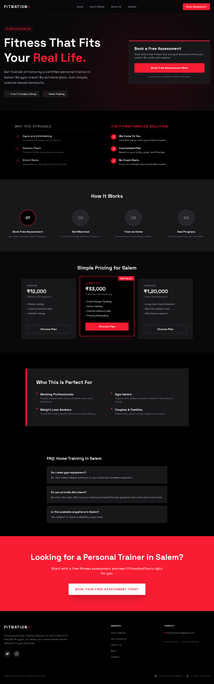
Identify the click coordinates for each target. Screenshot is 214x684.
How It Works (97, 6)
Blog (113, 650)
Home (80, 6)
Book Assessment (196, 6)
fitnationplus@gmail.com (181, 632)
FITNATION (17, 6)
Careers (132, 6)
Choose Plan (48, 329)
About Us (116, 6)
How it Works (118, 632)
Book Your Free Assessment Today (107, 589)
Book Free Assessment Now (169, 68)
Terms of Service (189, 641)
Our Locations (118, 638)
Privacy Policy (171, 641)
